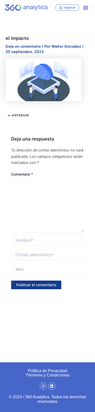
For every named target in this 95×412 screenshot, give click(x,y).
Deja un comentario (23, 46)
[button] (86, 8)
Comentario (22, 174)
